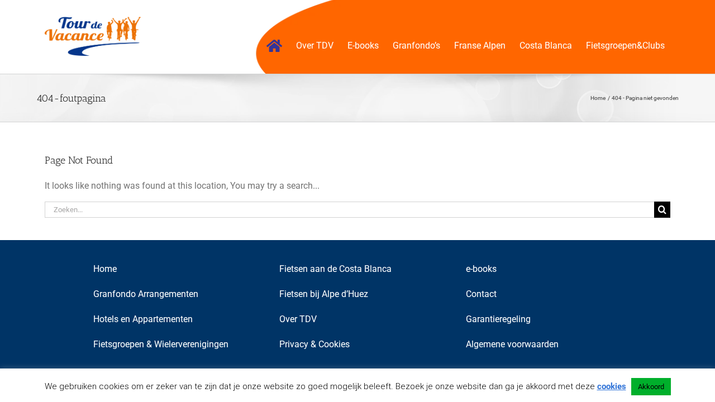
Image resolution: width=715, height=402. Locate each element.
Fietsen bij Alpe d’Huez (323, 294)
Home (105, 269)
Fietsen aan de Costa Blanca (335, 269)
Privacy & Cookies (314, 344)
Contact (481, 294)
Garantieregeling (498, 319)
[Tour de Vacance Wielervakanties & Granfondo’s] (274, 46)
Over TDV (298, 319)
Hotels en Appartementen (143, 319)
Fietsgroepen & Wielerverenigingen (160, 344)
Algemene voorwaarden (512, 344)
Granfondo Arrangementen (145, 294)
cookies (611, 386)
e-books (481, 269)
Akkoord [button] (651, 386)
